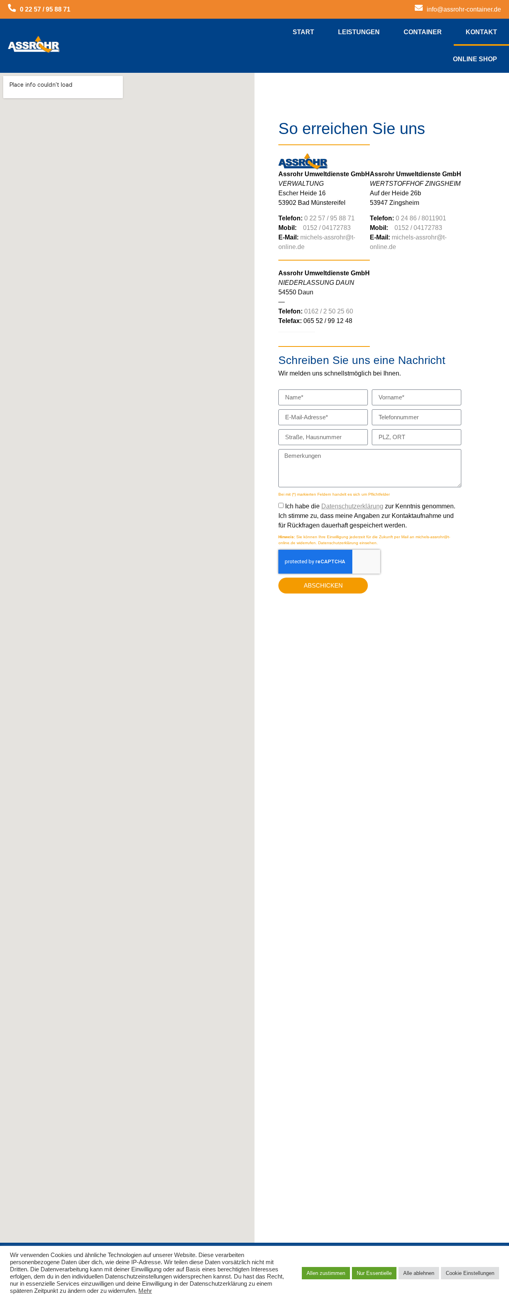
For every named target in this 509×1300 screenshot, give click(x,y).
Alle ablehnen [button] (418, 1273)
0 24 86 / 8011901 (421, 218)
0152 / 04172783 (327, 227)
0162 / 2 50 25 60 (328, 311)
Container (423, 32)
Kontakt (481, 32)
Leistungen (359, 32)
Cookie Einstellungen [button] (470, 1273)
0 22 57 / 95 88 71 (329, 218)
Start (303, 32)
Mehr (145, 1291)
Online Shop (475, 59)
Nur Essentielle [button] (374, 1273)
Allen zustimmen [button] (326, 1273)
